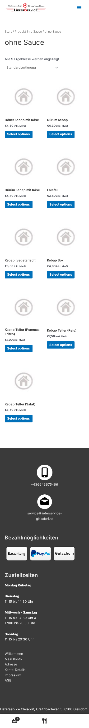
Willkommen (14, 654)
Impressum (13, 675)
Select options (18, 134)
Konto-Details (15, 670)
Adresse (11, 664)
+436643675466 (44, 484)
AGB (8, 680)
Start (8, 31)
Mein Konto (13, 659)
